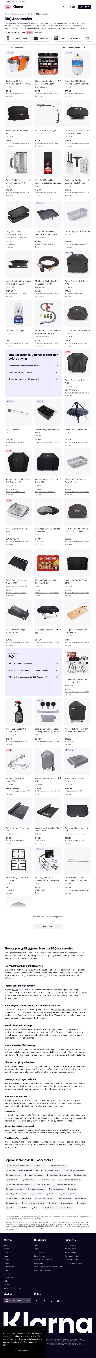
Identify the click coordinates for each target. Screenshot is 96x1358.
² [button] (74, 93)
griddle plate (12, 1066)
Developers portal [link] (71, 1256)
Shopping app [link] (39, 1252)
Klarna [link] (7, 14)
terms (16, 1217)
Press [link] (6, 1256)
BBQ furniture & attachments (63, 1009)
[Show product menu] (89, 19)
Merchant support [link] (71, 1245)
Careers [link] (6, 1249)
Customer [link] (40, 1240)
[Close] (43, 1329)
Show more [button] (48, 926)
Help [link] (36, 1245)
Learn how (38, 32)
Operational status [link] (72, 1260)
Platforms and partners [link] (73, 1263)
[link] (37, 1300)
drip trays (51, 1029)
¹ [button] (18, 93)
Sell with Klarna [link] (70, 1252)
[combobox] (77, 47)
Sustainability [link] (9, 1267)
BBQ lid (15, 989)
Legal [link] (6, 1252)
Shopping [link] (15, 14)
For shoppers (9, 2)
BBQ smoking (52, 1049)
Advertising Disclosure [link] (42, 1270)
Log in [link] (36, 1249)
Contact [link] (6, 1285)
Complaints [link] (38, 1263)
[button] (72, 6)
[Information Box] (23, 47)
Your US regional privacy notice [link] (46, 1267)
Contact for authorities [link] (12, 1288)
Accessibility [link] (8, 1278)
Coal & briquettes (42, 970)
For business (20, 2)
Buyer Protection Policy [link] (43, 1260)
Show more (82, 28)
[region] (23, 1342)
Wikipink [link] (7, 1281)
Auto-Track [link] (8, 1274)
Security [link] (7, 1260)
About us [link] (7, 1245)
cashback (9, 1106)
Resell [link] (6, 1270)
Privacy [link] (6, 1263)
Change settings (23, 1350)
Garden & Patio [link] (27, 14)
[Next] (88, 38)
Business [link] (70, 1240)
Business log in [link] (70, 1249)
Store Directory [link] (40, 1256)
